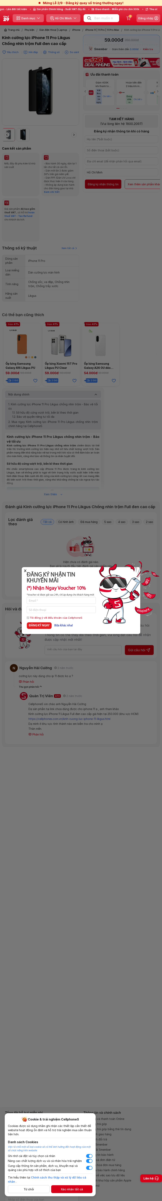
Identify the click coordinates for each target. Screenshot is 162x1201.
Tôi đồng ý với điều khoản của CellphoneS (56, 617)
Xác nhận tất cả (72, 1189)
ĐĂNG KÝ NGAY (39, 625)
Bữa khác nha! (63, 625)
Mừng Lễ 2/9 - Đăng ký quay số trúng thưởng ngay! (83, 3)
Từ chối (29, 1189)
